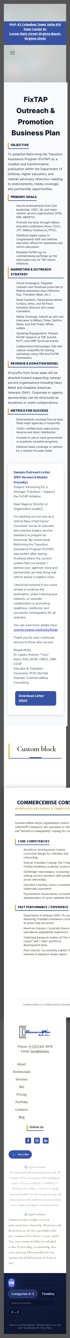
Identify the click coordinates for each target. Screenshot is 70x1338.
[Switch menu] (12, 53)
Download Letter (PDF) (31, 698)
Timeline (48, 1294)
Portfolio (21, 1102)
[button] (20, 1154)
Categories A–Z (22, 1294)
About (21, 1064)
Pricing (22, 1094)
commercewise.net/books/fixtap (36, 630)
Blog (21, 1117)
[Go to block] (35, 60)
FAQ (21, 1087)
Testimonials (21, 1072)
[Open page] (35, 1032)
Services (22, 1079)
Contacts (21, 1110)
